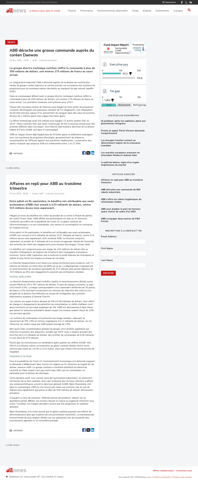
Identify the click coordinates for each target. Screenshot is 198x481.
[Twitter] (186, 2)
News (11, 42)
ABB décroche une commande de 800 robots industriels (120, 191)
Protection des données (182, 477)
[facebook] (84, 152)
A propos (178, 10)
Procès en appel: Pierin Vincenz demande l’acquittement (123, 132)
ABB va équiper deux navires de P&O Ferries (120, 220)
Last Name (107, 260)
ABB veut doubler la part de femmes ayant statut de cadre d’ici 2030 (120, 210)
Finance (72, 10)
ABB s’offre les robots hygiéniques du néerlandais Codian (121, 200)
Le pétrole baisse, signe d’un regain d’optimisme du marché (120, 163)
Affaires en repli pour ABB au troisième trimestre (122, 181)
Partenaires (86, 10)
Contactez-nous (184, 470)
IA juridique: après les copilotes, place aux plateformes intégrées (123, 122)
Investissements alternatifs (112, 10)
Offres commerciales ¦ (163, 470)
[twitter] (88, 152)
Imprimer (18, 153)
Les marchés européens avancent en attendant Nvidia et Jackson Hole (120, 154)
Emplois (147, 10)
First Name (107, 248)
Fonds (135, 10)
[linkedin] (92, 152)
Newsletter (171, 2)
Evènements (162, 10)
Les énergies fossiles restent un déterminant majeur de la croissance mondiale (120, 143)
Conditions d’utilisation (161, 477)
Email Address (109, 236)
